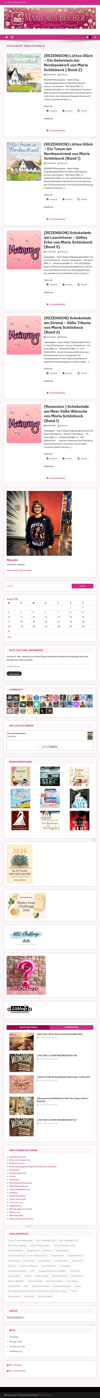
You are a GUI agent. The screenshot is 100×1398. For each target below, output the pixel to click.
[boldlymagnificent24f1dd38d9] (30, 710)
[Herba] (23, 704)
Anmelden (14, 1337)
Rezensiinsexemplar (40, 1286)
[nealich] (49, 697)
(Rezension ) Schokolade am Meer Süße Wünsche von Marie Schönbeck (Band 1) (66, 413)
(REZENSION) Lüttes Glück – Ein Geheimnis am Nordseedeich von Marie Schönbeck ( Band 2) (68, 62)
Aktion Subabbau (15, 1250)
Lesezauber (14, 1179)
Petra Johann (72, 1281)
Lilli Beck (28, 1276)
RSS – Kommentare (17, 1371)
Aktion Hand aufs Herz (40, 1245)
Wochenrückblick (45, 1296)
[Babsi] (10, 704)
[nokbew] (43, 697)
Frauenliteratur (45, 1261)
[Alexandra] (43, 710)
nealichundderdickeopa (19, 1189)
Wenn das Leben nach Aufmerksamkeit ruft (60, 1034)
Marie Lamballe (41, 1276)
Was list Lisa (14, 1212)
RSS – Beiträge (15, 1365)
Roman (78, 1286)
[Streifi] (89, 697)
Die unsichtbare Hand (16, 733)
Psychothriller (14, 1286)
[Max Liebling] (49, 710)
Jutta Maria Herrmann (17, 1271)
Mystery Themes (45, 1395)
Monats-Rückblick (16, 1281)
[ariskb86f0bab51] (76, 704)
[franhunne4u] (83, 697)
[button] (20, 776)
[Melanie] (36, 710)
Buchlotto (47, 1250)
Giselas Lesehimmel (17, 1173)
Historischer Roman (29, 1266)
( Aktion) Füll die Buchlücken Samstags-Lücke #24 (63, 1077)
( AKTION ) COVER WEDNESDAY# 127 (57, 1120)
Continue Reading (57, 130)
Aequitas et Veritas (17, 1157)
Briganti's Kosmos (17, 1163)
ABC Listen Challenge (17, 1245)
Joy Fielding (65, 1266)
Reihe (26, 1286)
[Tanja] (16, 710)
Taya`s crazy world (17, 1199)
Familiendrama (57, 1256)
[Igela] (36, 704)
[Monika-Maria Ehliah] (30, 704)
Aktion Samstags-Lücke (64, 1245)
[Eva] (89, 704)
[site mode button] (89, 37)
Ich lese (12, 1176)
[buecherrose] (30, 697)
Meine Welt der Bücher (18, 1186)
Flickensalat (14, 1170)
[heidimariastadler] (63, 697)
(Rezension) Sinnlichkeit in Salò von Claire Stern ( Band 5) (62, 1100)
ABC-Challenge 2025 (45, 1240)
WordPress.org (16, 1351)
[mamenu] (76, 697)
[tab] (28, 1027)
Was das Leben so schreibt (20, 1209)
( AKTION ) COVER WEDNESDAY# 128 (57, 1055)
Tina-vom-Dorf (16, 1202)
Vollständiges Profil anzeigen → (20, 570)
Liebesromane (14, 1276)
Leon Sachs (75, 1271)
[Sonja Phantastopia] (49, 704)
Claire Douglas (62, 1250)
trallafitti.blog (15, 1206)
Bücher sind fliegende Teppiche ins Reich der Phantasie (33, 1166)
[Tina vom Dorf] (10, 710)
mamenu (64, 74)
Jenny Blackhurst (48, 1266)
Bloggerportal (33, 1250)
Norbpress (13, 1193)
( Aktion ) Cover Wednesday (20, 1240)
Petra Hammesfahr (54, 1281)
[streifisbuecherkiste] (69, 704)
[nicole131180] (63, 704)
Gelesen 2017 (77, 1261)
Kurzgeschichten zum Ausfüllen (52, 1271)
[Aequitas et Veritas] (10, 697)
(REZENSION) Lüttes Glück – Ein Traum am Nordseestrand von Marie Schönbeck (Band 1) (68, 151)
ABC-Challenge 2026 (68, 1240)
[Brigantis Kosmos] (43, 704)
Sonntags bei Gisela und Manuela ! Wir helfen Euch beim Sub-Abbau (37, 1291)
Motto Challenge (35, 1281)
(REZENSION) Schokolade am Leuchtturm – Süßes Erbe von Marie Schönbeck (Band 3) (68, 239)
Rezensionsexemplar (62, 1286)
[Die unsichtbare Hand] (90, 735)
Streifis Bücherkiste (17, 1196)
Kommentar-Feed (17, 1346)
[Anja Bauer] (56, 697)
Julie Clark (12, 736)
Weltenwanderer (16, 1215)
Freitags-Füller (61, 1261)
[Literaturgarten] (69, 697)
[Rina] (23, 710)
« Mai (9, 637)
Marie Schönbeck (59, 1276)
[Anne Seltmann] (16, 704)
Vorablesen (29, 1296)
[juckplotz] (23, 697)
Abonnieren (14, 674)
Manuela (12, 560)
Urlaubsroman (14, 1296)
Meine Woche (77, 1276)
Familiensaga (14, 1261)
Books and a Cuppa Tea (19, 1160)
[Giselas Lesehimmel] (83, 704)
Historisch (12, 1266)
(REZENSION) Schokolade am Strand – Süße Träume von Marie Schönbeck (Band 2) (67, 325)
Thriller (73, 1291)
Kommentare (71, 1027)
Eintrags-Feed (16, 1342)
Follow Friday (29, 1261)
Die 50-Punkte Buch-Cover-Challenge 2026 (27, 1256)
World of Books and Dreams (21, 1219)
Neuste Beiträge (28, 1027)
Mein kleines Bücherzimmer (20, 1183)
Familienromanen (75, 1256)
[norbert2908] (36, 697)
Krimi (33, 1271)
